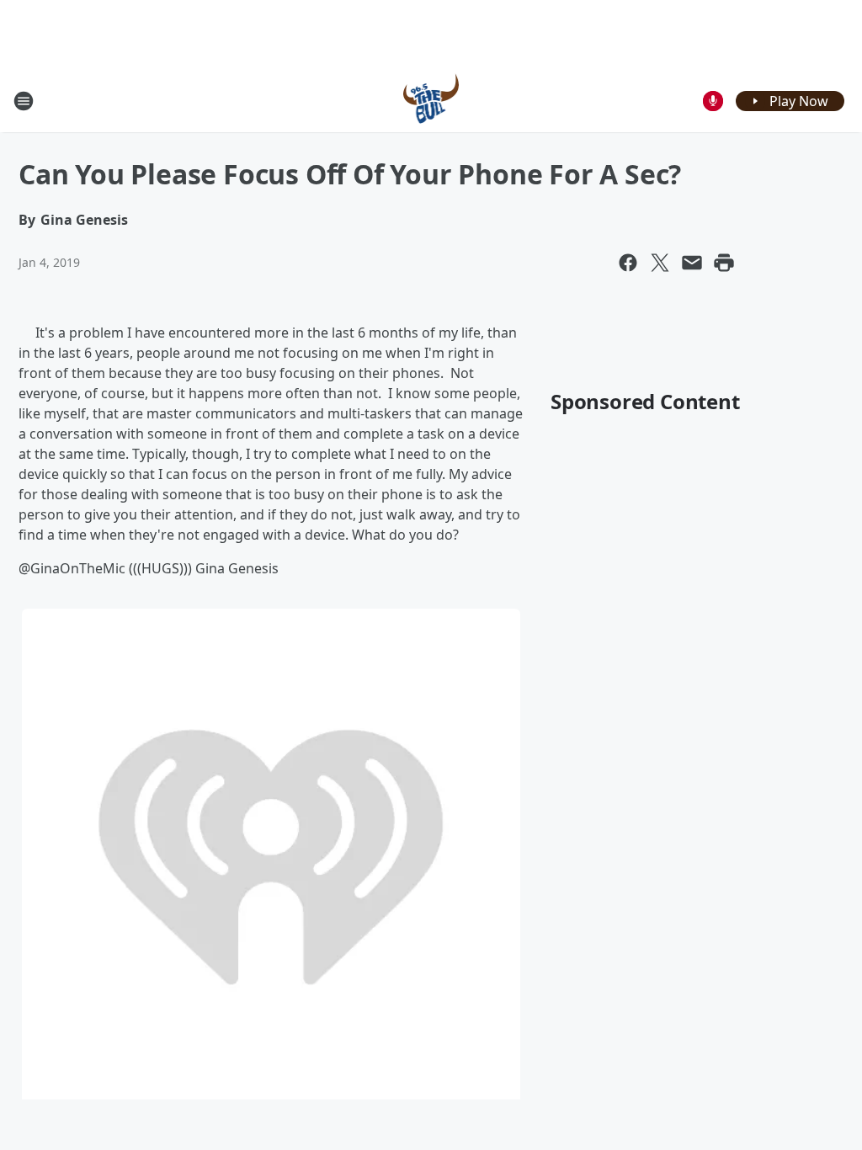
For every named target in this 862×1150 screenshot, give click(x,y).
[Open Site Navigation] (23, 101)
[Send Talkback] (713, 101)
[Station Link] (431, 100)
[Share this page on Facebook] (628, 262)
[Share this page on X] (660, 262)
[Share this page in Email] (692, 262)
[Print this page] (724, 262)
